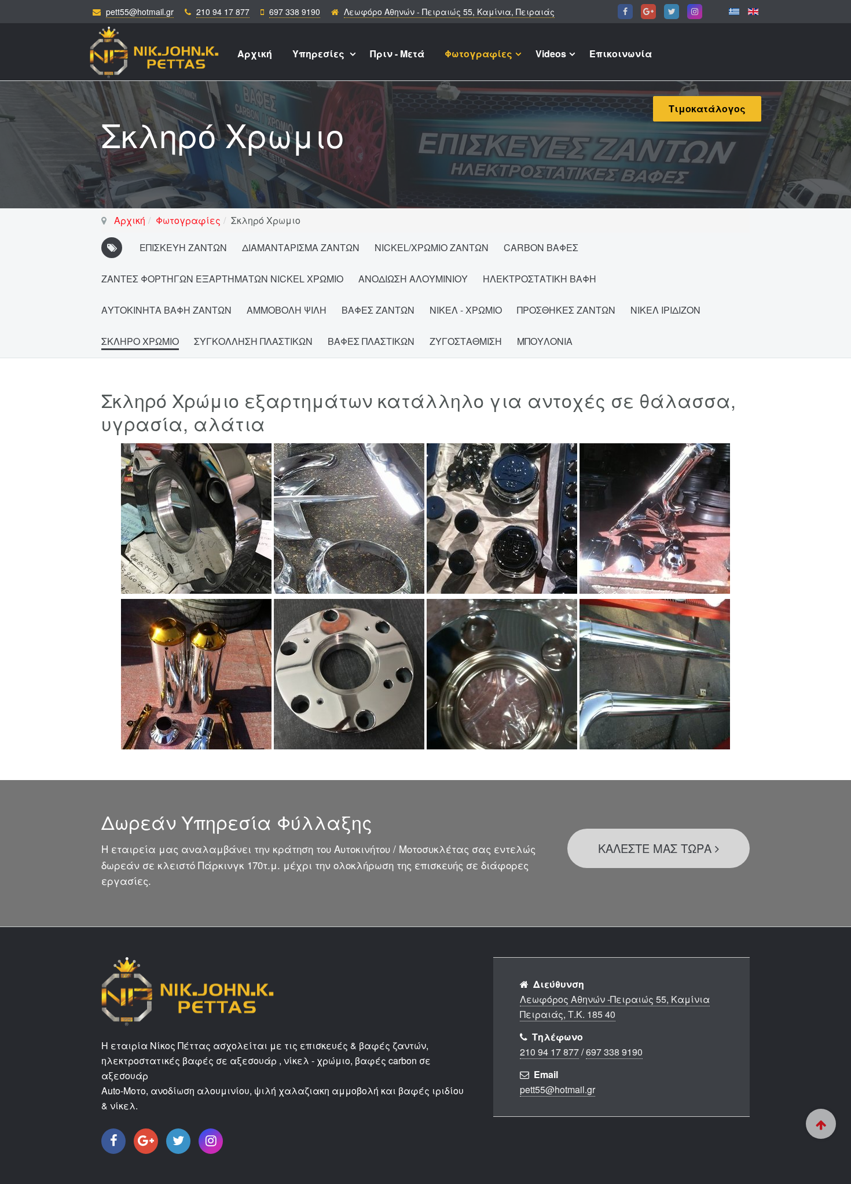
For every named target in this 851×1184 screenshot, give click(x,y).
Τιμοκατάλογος (707, 108)
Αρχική (254, 53)
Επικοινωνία (620, 53)
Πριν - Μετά (397, 53)
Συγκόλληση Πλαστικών (253, 341)
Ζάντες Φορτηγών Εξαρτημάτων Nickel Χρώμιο (222, 278)
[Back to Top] (821, 1124)
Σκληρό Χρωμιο (140, 341)
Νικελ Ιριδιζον (665, 310)
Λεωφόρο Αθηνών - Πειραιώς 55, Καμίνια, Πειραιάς (449, 11)
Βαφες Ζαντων (378, 310)
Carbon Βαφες (541, 247)
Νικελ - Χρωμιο (466, 310)
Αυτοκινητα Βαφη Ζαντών (166, 310)
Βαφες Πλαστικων (371, 341)
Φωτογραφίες (478, 53)
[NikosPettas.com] (155, 47)
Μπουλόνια (545, 341)
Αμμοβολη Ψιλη (287, 310)
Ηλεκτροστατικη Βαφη (539, 278)
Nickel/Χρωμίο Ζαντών (432, 247)
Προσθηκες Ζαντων (566, 310)
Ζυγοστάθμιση (466, 341)
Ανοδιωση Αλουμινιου (413, 278)
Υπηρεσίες (319, 53)
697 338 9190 (294, 11)
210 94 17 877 (223, 11)
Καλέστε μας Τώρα (656, 848)
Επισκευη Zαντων (183, 247)
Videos (550, 53)
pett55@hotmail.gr (140, 11)
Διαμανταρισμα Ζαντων (301, 247)
